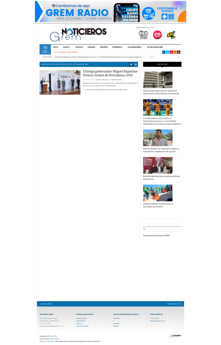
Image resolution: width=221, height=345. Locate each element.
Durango (91, 47)
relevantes (105, 79)
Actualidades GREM (155, 47)
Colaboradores (134, 47)
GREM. (55, 336)
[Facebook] (163, 52)
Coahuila (79, 47)
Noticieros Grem (116, 79)
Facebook (116, 318)
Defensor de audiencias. (47, 341)
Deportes (104, 47)
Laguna (66, 47)
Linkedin (115, 326)
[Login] (178, 52)
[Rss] (175, 52)
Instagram (116, 323)
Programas (116, 47)
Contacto (79, 323)
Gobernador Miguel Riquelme (96, 89)
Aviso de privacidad (82, 326)
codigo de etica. (55, 339)
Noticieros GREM (78, 35)
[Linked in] (171, 52)
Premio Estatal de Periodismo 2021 (116, 89)
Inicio (55, 47)
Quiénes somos (81, 318)
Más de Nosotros (172, 304)
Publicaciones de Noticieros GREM (156, 235)
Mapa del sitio (80, 321)
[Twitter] (167, 52)
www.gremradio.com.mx (157, 321)
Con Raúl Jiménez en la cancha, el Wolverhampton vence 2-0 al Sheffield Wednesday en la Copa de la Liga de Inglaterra (98, 57)
